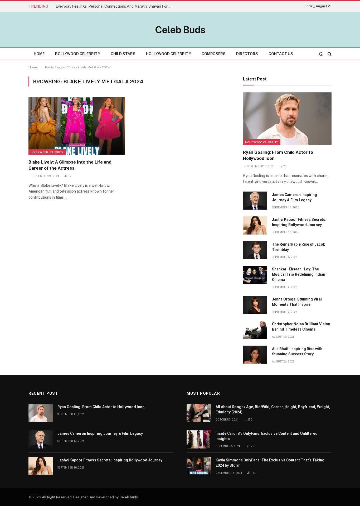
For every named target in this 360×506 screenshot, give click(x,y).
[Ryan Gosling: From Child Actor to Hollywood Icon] (287, 118)
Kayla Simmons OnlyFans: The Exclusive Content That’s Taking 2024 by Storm (270, 462)
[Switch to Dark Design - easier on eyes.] (321, 54)
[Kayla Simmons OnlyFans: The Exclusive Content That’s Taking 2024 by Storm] (199, 466)
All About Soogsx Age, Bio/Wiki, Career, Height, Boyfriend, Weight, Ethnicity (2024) (273, 409)
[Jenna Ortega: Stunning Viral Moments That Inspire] (255, 305)
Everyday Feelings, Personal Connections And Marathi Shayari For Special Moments (115, 6)
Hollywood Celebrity (168, 54)
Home (39, 54)
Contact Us (281, 54)
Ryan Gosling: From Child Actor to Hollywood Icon (278, 155)
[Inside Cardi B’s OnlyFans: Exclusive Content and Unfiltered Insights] (199, 439)
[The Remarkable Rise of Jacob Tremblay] (255, 250)
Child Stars (123, 54)
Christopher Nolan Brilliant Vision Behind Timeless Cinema (301, 326)
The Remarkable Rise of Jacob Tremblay (298, 247)
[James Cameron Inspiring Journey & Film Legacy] (255, 201)
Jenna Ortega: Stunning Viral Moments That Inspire (297, 302)
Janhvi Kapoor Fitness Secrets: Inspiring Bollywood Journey (299, 222)
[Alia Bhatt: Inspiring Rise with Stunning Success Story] (255, 355)
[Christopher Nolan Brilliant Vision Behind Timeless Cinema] (255, 330)
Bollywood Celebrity (77, 54)
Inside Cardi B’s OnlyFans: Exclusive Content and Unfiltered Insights (267, 436)
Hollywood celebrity (47, 152)
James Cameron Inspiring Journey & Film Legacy (294, 197)
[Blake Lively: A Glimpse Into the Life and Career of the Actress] (76, 126)
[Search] (329, 54)
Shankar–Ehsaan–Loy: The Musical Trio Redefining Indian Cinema (298, 274)
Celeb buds (128, 497)
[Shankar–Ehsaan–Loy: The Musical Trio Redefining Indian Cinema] (255, 275)
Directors (247, 54)
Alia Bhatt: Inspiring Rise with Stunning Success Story (297, 351)
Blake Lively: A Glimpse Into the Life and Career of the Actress (69, 165)
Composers (214, 54)
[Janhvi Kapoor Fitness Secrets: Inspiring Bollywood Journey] (255, 225)
